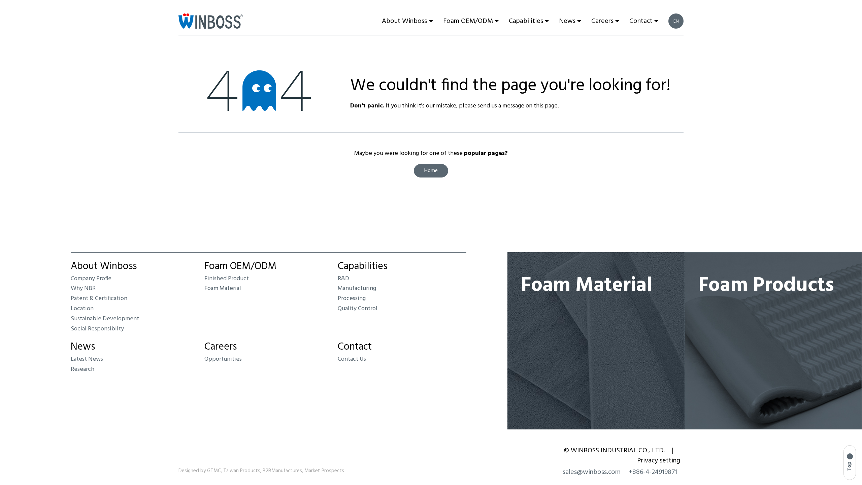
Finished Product (226, 279)
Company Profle (91, 279)
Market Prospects (324, 471)
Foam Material (222, 288)
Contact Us (352, 359)
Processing (352, 298)
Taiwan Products (241, 471)
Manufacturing (357, 288)
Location (82, 309)
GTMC (214, 471)
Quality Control (357, 309)
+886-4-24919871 (653, 472)
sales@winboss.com (592, 472)
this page (546, 106)
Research (82, 369)
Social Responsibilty (97, 329)
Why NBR (83, 288)
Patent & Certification (99, 298)
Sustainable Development (105, 319)
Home (431, 170)
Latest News (87, 359)
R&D (343, 279)
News (83, 347)
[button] (849, 462)
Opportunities (223, 359)
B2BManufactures (282, 471)
